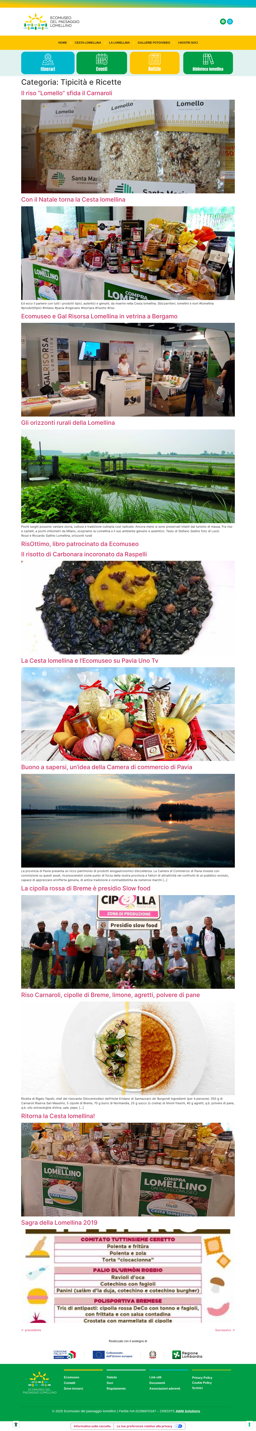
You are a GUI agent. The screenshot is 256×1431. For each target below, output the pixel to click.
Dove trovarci (73, 1388)
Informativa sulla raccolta (92, 1426)
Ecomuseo (71, 1377)
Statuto (112, 1377)
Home (62, 42)
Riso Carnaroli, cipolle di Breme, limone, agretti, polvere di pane (110, 995)
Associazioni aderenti (164, 1388)
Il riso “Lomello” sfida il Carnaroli (66, 93)
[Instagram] (230, 22)
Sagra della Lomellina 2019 (59, 1222)
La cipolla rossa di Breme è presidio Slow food (85, 888)
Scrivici (197, 1388)
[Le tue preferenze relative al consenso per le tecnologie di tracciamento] (249, 1424)
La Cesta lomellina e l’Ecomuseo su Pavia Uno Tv (89, 660)
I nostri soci (188, 42)
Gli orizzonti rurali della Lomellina (68, 422)
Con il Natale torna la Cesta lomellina (73, 199)
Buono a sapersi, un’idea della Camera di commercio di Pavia (106, 767)
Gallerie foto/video (154, 42)
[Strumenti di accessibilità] (15, 1424)
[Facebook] (223, 22)
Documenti (157, 1383)
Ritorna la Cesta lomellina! (58, 1116)
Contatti (69, 1383)
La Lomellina (119, 42)
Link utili (155, 1377)
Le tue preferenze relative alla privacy (144, 1426)
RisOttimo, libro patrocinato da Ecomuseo (80, 544)
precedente (31, 1330)
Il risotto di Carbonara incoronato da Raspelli (84, 554)
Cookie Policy (202, 1382)
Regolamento (116, 1388)
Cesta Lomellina (88, 42)
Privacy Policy (202, 1377)
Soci (110, 1383)
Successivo (225, 1330)
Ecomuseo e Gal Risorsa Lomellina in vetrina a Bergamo (99, 316)
